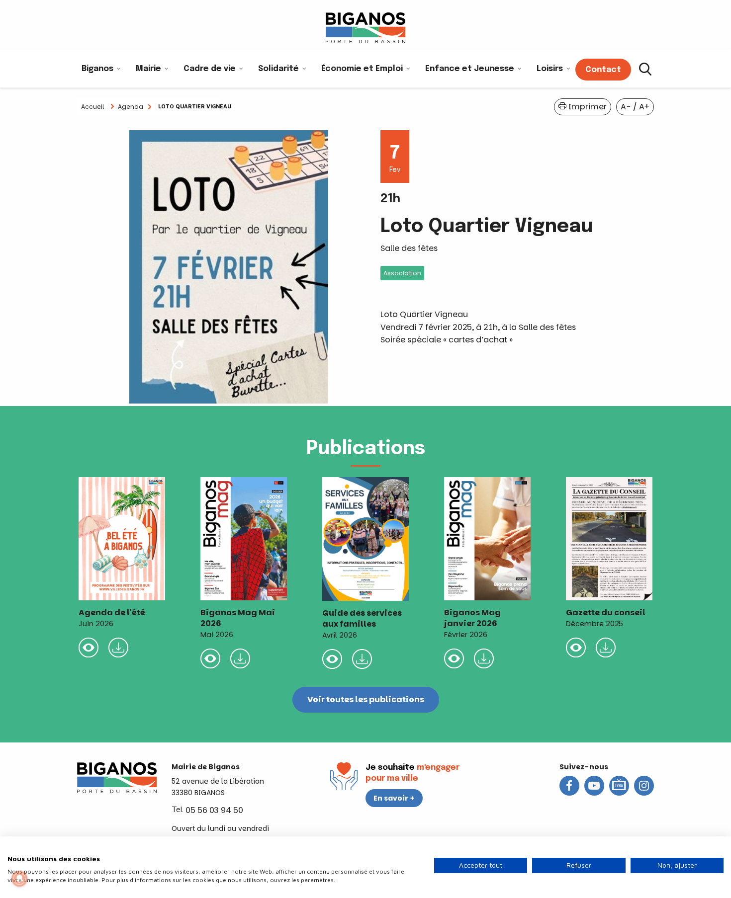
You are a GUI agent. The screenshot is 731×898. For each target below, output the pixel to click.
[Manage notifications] (19, 879)
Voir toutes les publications (365, 699)
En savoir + (394, 798)
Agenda (130, 106)
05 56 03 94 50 (214, 810)
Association (402, 273)
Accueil (92, 106)
